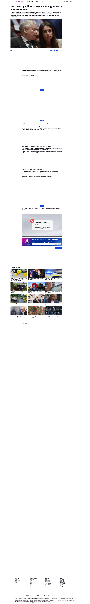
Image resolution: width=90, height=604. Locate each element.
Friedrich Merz (62, 586)
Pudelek (16, 582)
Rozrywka (36, 1)
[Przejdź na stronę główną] (16, 2)
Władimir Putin (62, 581)
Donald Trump (62, 580)
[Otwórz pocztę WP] (64, 1)
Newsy (46, 579)
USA (30, 586)
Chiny (46, 582)
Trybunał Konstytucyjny (48, 583)
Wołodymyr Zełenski (62, 585)
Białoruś (31, 588)
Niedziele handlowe (47, 580)
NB (13, 50)
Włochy (31, 583)
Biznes (45, 1)
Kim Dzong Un (62, 579)
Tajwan (31, 585)
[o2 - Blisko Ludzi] (19, 1)
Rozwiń (42, 90)
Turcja (31, 581)
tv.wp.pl (16, 581)
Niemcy (31, 587)
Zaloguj (71, 1)
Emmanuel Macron (62, 582)
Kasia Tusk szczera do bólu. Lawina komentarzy (38, 123)
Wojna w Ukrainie (47, 584)
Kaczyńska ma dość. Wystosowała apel (36, 169)
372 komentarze (54, 50)
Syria (31, 584)
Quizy (32, 1)
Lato (45, 585)
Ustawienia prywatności (60, 595)
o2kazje (28, 1)
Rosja (31, 582)
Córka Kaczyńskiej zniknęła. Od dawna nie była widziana (39, 146)
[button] (67, 1)
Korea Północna (32, 579)
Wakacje (46, 586)
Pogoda (41, 1)
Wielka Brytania (32, 589)
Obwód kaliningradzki (48, 581)
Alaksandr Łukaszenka (63, 583)
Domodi (16, 579)
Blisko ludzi (23, 1)
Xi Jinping (61, 584)
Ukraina (31, 580)
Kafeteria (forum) (17, 580)
